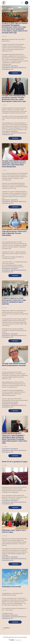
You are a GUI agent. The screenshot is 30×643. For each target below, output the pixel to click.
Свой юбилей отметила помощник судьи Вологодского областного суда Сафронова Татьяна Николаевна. (15, 232)
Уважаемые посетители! (11, 587)
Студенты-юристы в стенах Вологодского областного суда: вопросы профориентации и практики (14, 301)
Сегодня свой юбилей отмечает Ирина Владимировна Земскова (14, 364)
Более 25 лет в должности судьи (14, 462)
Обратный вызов (26, 2)
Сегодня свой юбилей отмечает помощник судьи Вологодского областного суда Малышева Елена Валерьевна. (14, 164)
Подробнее (15, 72)
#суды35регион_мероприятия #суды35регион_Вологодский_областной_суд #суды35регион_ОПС (14, 67)
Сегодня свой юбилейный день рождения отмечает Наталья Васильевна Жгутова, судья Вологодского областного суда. (14, 98)
